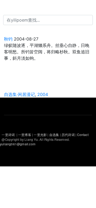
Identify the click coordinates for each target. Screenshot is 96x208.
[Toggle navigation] (11, 7)
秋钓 (9, 39)
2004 (42, 94)
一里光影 (40, 135)
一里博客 (25, 135)
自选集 (54, 135)
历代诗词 (68, 135)
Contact (82, 135)
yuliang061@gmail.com (17, 144)
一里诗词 (8, 135)
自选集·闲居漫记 (19, 94)
